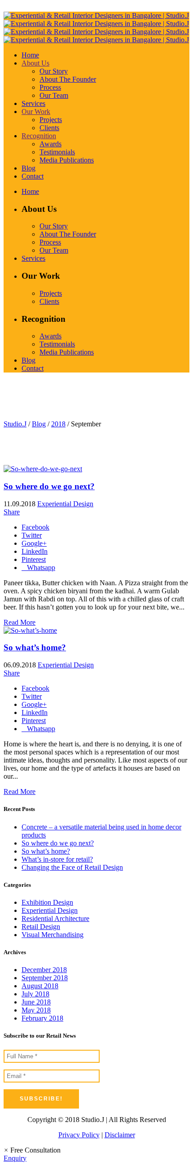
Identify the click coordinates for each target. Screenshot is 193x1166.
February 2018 (42, 1018)
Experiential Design (65, 504)
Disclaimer (120, 1135)
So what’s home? (35, 647)
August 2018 (40, 986)
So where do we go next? (49, 486)
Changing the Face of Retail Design (72, 867)
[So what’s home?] (30, 630)
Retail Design (41, 926)
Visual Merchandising (52, 934)
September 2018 (45, 978)
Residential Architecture (55, 918)
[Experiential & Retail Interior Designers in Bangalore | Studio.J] (96, 28)
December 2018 (44, 969)
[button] (32, 1150)
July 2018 (35, 994)
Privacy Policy (79, 1135)
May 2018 (36, 1010)
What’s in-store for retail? (57, 859)
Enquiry (15, 1158)
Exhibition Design (47, 902)
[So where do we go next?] (43, 469)
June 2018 (36, 1002)
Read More (19, 622)
